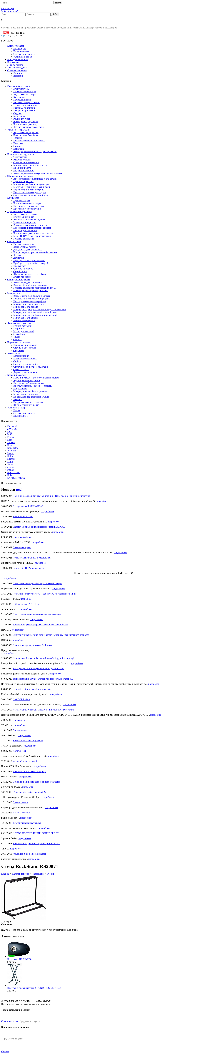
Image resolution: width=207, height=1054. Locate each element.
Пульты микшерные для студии (29, 192)
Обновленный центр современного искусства (36, 781)
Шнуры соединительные (26, 405)
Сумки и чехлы (21, 369)
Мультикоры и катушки (25, 394)
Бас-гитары (19, 97)
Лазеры (17, 255)
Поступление (20, 720)
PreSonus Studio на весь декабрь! (29, 853)
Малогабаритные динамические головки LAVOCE (39, 526)
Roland (10, 475)
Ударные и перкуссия (18, 129)
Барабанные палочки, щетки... (29, 140)
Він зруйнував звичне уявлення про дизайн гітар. (38, 668)
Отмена (5, 1051)
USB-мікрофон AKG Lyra (26, 604)
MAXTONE (13, 472)
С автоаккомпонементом (26, 162)
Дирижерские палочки (25, 372)
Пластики (18, 143)
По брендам (19, 48)
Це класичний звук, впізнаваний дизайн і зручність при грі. (44, 658)
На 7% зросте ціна (22, 812)
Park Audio (12, 426)
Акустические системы (25, 214)
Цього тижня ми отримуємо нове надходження (37, 614)
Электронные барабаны (25, 135)
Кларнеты (18, 328)
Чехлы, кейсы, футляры (25, 121)
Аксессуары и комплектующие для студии (35, 178)
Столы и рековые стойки (26, 364)
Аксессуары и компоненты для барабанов (35, 151)
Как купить (13, 62)
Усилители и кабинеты (25, 105)
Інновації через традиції (25, 761)
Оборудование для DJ (18, 279)
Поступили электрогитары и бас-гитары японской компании (44, 593)
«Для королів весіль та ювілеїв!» (29, 792)
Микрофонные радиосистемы (28, 304)
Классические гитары (24, 91)
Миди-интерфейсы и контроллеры (31, 184)
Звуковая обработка (23, 181)
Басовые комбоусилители (26, 102)
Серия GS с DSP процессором (28, 568)
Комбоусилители (22, 99)
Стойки (17, 146)
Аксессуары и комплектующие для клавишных (37, 173)
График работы (20, 802)
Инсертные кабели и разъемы (28, 383)
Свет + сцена (14, 241)
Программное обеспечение (27, 208)
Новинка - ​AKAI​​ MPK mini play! (29, 771)
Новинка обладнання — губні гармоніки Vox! (36, 843)
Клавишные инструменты (20, 154)
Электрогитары (21, 89)
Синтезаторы (20, 157)
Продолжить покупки (30, 1021)
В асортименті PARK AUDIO (28, 506)
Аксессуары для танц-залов (27, 282)
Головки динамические (25, 230)
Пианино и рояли (22, 168)
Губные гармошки (22, 326)
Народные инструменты (25, 345)
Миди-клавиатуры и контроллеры (30, 165)
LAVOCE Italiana (16, 478)
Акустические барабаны (25, 132)
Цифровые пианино (23, 170)
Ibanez (10, 453)
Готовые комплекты (23, 238)
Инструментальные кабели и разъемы (32, 386)
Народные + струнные (18, 342)
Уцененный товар (22, 56)
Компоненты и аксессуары (27, 203)
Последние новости (17, 59)
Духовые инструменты (19, 323)
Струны (17, 113)
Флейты (17, 339)
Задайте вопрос (15, 65)
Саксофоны (19, 334)
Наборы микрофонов (24, 320)
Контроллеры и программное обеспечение (35, 252)
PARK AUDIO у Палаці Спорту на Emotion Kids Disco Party (43, 709)
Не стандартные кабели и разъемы (31, 396)
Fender (10, 437)
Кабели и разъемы (16, 375)
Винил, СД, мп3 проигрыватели (30, 285)
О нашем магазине (17, 70)
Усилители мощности (24, 222)
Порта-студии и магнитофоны (29, 189)
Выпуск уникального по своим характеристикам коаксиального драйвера (51, 635)
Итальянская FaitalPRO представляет (32, 557)
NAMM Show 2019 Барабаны (28, 740)
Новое (16, 410)
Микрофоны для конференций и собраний (35, 315)
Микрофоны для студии (25, 317)
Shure (10, 464)
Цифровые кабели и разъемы (28, 402)
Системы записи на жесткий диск (30, 195)
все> (19, 489)
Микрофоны (13, 293)
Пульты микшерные (23, 217)
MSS (9, 434)
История (17, 73)
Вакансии (18, 75)
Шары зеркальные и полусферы (29, 274)
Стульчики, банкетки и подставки (30, 366)
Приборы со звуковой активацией (30, 263)
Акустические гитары (24, 94)
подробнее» (103, 501)
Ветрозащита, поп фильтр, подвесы (31, 296)
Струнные (18, 350)
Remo (10, 445)
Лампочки (18, 257)
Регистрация (7, 8)
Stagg (10, 461)
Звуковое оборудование (19, 211)
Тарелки (17, 138)
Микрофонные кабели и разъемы (30, 391)
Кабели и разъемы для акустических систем (36, 377)
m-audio (11, 467)
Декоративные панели (24, 247)
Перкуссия (18, 148)
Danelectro (12, 448)
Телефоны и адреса (17, 67)
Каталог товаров (15, 46)
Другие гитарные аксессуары (28, 127)
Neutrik (11, 459)
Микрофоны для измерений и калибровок (35, 312)
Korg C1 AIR (19, 751)
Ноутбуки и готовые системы (28, 206)
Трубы (16, 336)
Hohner (11, 456)
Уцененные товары (17, 407)
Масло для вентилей (23, 331)
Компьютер (13, 198)
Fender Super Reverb (23, 516)
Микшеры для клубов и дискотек (30, 290)
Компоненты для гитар (25, 124)
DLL (9, 431)
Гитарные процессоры (24, 110)
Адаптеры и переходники (26, 380)
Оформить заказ (9, 1021)
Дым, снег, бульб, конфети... (27, 249)
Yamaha (11, 442)
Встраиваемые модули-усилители (30, 225)
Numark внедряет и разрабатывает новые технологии (40, 624)
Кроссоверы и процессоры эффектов (32, 227)
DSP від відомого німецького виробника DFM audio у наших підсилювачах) (52, 496)
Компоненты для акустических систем (33, 233)
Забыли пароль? (9, 11)
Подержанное (20, 416)
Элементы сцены (22, 277)
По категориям (21, 51)
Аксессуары (13, 353)
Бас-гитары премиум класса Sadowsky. (33, 645)
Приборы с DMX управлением (29, 260)
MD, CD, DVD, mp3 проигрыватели (32, 236)
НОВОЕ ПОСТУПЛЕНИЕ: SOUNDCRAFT (35, 833)
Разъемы (17, 399)
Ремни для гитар (21, 118)
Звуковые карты (21, 200)
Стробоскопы (20, 271)
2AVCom (12, 429)
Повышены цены (22, 547)
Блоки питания (21, 356)
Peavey (10, 469)
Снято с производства (24, 54)
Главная (5, 873)
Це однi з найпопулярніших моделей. (32, 689)
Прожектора (19, 266)
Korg (9, 439)
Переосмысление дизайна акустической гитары (37, 583)
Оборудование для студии (20, 176)
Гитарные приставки (24, 108)
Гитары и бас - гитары (18, 86)
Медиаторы (19, 116)
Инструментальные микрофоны (29, 301)
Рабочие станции (22, 159)
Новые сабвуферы (22, 537)
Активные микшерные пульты (29, 219)
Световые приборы (23, 268)
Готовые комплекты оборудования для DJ (34, 287)
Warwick (11, 450)
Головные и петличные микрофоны (31, 298)
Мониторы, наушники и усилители (31, 187)
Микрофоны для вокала (25, 307)
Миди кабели (20, 388)
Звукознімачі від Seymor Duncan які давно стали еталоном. (43, 678)
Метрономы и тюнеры (25, 358)
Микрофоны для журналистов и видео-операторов (39, 309)
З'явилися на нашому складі (27, 823)
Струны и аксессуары (24, 347)
